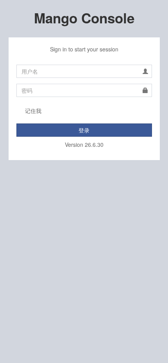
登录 (84, 130)
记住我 (33, 111)
